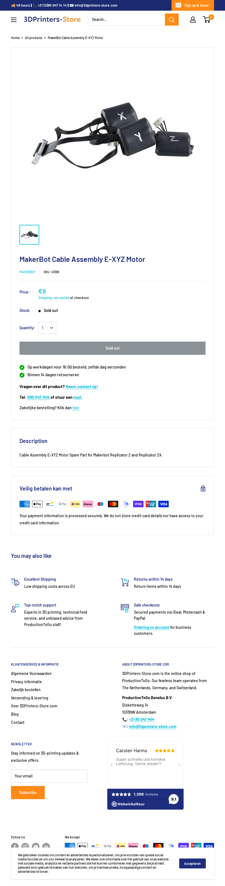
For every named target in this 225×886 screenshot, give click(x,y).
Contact (17, 722)
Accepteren (192, 863)
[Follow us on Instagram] (25, 847)
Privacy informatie (26, 681)
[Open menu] (13, 20)
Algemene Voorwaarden (31, 673)
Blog (15, 714)
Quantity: (27, 327)
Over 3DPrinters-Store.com (34, 706)
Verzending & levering (29, 698)
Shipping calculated (53, 297)
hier (76, 407)
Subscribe (27, 792)
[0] (206, 19)
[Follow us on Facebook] (15, 847)
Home (15, 38)
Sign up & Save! (196, 5)
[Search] (172, 19)
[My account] (193, 19)
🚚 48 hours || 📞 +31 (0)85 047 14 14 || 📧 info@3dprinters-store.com (64, 5)
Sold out (113, 348)
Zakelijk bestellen (26, 689)
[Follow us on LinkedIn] (46, 847)
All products (33, 38)
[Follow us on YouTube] (36, 847)
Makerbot (27, 272)
